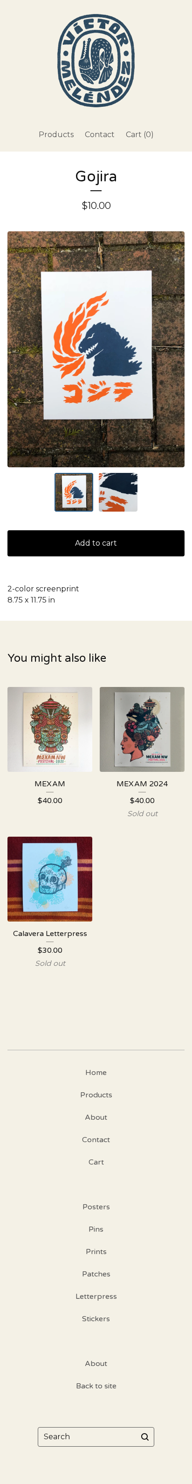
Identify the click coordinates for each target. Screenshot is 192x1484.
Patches (96, 1274)
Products (56, 134)
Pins (96, 1229)
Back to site (96, 1386)
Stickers (96, 1319)
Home (96, 1072)
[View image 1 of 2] (74, 492)
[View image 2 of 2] (118, 492)
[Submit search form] (145, 1436)
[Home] (96, 60)
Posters (96, 1207)
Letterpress (96, 1296)
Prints (96, 1251)
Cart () (140, 134)
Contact (100, 134)
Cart (96, 1162)
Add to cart (96, 543)
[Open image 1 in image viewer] (96, 349)
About (96, 1117)
